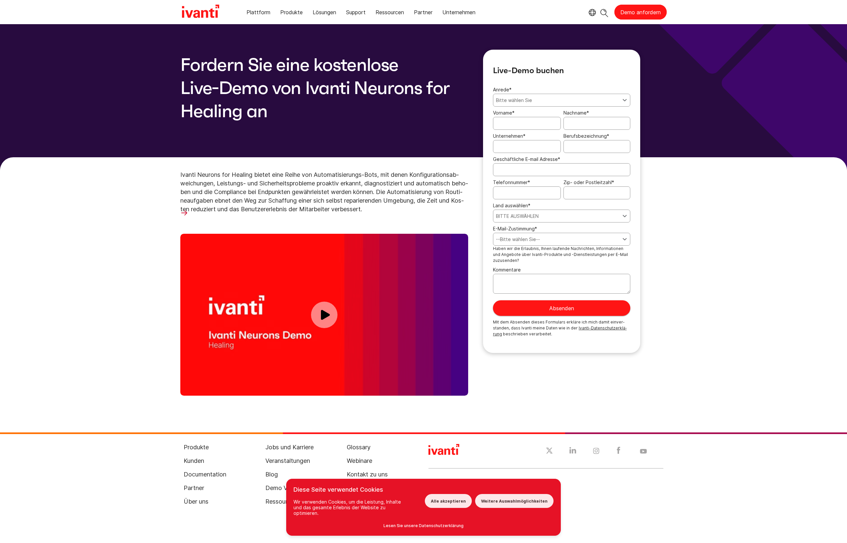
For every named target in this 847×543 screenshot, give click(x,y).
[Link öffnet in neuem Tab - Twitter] (549, 451)
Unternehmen (509, 136)
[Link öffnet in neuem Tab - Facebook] (618, 452)
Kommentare (507, 269)
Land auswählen (511, 205)
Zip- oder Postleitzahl (588, 182)
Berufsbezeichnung (586, 136)
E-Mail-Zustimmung (515, 228)
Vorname (503, 113)
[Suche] (604, 12)
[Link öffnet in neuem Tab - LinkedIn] (572, 452)
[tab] (258, 13)
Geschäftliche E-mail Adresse (526, 159)
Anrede (502, 89)
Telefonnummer (511, 182)
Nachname (576, 113)
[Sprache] (591, 13)
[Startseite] (200, 12)
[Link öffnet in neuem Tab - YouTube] (643, 451)
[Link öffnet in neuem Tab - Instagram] (596, 452)
